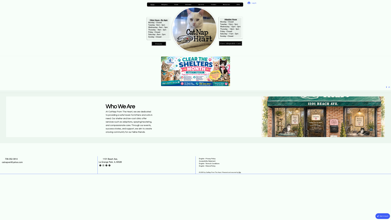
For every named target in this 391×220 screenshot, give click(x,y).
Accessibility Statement (207, 161)
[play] (387, 87)
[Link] (106, 165)
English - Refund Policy (207, 166)
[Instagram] (103, 165)
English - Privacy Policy (207, 159)
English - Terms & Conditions (209, 163)
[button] (195, 74)
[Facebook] (100, 165)
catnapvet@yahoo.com (12, 162)
